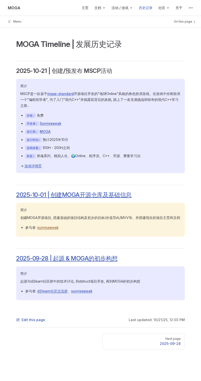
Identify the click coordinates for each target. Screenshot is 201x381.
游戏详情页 (33, 166)
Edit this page (33, 320)
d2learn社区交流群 (52, 291)
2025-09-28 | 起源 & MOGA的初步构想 (66, 258)
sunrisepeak (48, 227)
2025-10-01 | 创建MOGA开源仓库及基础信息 (74, 194)
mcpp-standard (60, 94)
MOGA (45, 131)
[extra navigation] (190, 8)
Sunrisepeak (50, 123)
